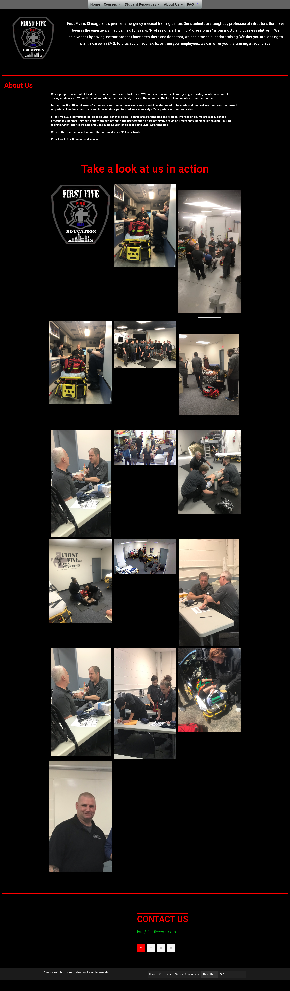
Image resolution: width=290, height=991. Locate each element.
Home (95, 4)
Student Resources (140, 4)
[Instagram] (151, 948)
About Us (171, 4)
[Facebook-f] (141, 948)
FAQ (190, 4)
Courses (110, 4)
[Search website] (198, 4)
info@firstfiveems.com (156, 932)
